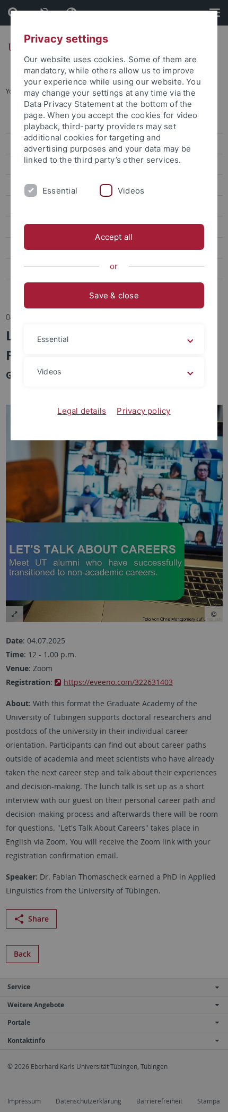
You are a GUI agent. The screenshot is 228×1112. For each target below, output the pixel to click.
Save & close (114, 295)
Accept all (114, 237)
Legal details (81, 411)
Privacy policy (143, 411)
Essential (59, 191)
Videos (131, 191)
